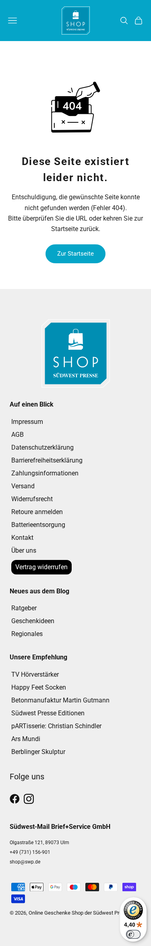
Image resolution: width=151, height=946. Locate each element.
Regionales (27, 634)
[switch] (133, 934)
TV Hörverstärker (35, 674)
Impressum (27, 421)
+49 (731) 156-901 (30, 852)
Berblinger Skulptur (38, 752)
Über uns (23, 550)
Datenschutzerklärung (42, 447)
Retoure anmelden (37, 512)
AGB (17, 434)
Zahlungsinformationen (45, 473)
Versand (23, 486)
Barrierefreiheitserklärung (47, 460)
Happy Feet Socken (38, 687)
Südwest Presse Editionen (48, 713)
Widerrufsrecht (32, 499)
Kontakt (22, 537)
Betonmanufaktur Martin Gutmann (60, 700)
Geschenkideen (32, 621)
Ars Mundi (25, 739)
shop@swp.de (25, 862)
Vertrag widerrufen (41, 567)
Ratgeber (24, 608)
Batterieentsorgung (38, 525)
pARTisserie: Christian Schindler (56, 726)
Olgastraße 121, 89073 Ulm (39, 842)
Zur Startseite (75, 253)
